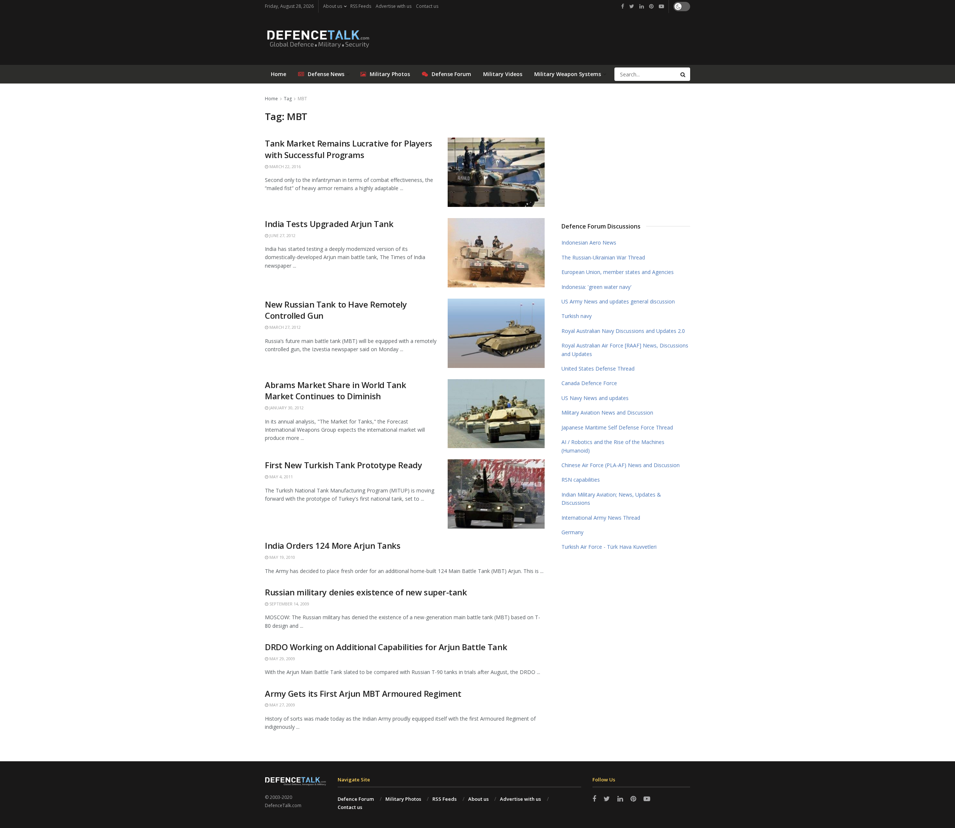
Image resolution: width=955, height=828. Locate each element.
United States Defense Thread (598, 368)
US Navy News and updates (595, 398)
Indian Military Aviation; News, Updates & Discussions (611, 498)
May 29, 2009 (281, 658)
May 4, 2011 (280, 476)
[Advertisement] (626, 150)
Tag (288, 98)
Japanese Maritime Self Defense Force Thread (617, 427)
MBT (302, 98)
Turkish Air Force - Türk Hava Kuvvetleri (609, 546)
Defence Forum (356, 799)
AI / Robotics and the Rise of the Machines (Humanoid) (612, 446)
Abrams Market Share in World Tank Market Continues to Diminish (335, 390)
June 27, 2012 (281, 235)
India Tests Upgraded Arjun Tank (329, 223)
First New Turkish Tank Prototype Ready (343, 464)
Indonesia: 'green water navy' (596, 286)
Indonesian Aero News (588, 242)
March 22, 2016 (284, 166)
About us (332, 6)
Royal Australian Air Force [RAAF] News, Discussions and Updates (624, 349)
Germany (572, 532)
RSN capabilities (580, 479)
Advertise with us (393, 6)
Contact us (427, 6)
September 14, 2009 (288, 604)
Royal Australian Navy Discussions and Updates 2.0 (623, 330)
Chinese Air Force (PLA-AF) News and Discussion (620, 465)
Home (278, 74)
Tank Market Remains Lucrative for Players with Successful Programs (348, 149)
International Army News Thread (600, 517)
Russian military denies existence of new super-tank (366, 592)
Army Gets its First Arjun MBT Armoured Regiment (363, 693)
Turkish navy (576, 315)
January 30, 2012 (286, 407)
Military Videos (502, 74)
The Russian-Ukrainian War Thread (603, 257)
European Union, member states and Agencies (617, 272)
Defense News (326, 74)
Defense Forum (451, 74)
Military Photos (390, 74)
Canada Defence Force (589, 383)
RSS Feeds (360, 6)
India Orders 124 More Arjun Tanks (332, 545)
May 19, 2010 (281, 557)
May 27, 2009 (281, 705)
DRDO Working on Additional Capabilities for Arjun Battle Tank (386, 646)
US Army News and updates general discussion (618, 301)
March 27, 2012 (284, 327)
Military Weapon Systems (567, 74)
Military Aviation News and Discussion (607, 412)
